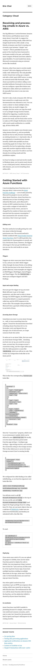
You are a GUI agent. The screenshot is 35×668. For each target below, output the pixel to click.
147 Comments (25, 173)
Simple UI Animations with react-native (17, 648)
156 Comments (22, 623)
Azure (14, 173)
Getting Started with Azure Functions (15, 182)
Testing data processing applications (16, 638)
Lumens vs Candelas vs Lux (13, 645)
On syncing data (9, 636)
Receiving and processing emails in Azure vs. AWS (17, 26)
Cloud (17, 173)
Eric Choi (7, 6)
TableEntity (15, 509)
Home (5, 655)
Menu (29, 6)
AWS (11, 173)
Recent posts (7, 659)
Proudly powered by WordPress (17, 665)
